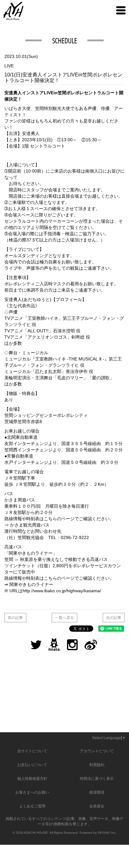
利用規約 (96, 765)
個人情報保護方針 (32, 778)
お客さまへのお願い (32, 792)
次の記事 (113, 617)
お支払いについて (32, 765)
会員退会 (96, 806)
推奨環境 (96, 792)
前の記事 (15, 617)
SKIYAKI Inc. (107, 832)
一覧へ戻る (64, 617)
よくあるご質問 (32, 806)
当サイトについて (32, 751)
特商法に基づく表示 (97, 778)
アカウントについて (97, 751)
